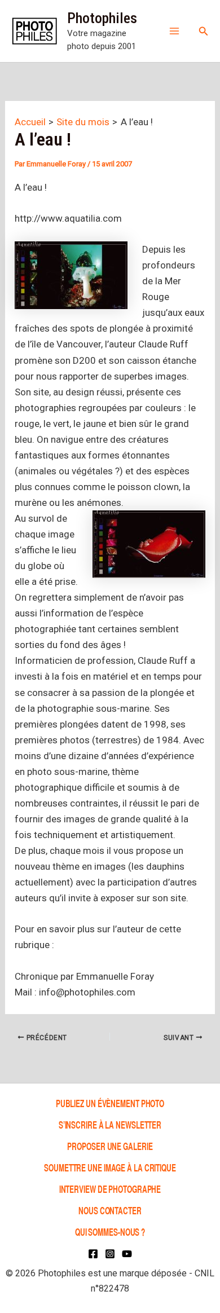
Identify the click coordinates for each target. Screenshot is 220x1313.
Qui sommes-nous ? (110, 1231)
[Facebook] (93, 1254)
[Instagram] (110, 1254)
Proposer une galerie (109, 1145)
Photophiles (102, 18)
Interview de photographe (110, 1188)
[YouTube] (127, 1254)
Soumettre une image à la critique (110, 1167)
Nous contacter (110, 1210)
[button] (204, 31)
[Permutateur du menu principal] (174, 31)
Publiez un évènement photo (110, 1103)
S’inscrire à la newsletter (110, 1124)
